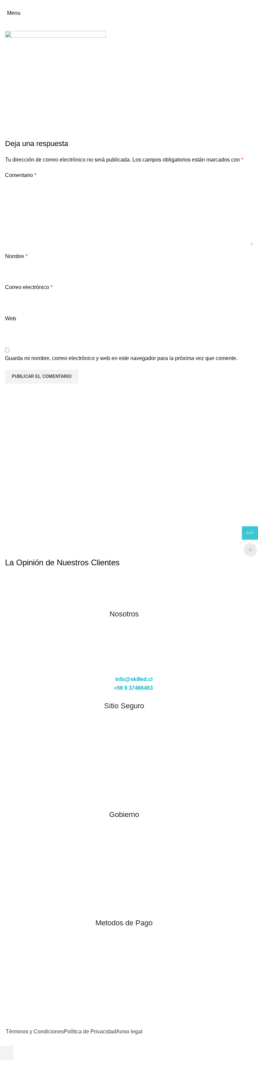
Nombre (16, 256)
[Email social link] (110, 4)
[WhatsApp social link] (140, 4)
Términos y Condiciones (35, 1031)
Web (10, 318)
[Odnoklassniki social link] (133, 4)
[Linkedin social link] (125, 4)
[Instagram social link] (124, 663)
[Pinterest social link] (117, 4)
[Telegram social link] (156, 4)
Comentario (20, 175)
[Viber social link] (164, 4)
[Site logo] (129, 13)
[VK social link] (148, 4)
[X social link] (102, 4)
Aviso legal (129, 1031)
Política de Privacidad (90, 1031)
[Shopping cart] (253, 13)
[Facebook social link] (94, 4)
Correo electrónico (28, 287)
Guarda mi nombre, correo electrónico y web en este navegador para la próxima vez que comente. (121, 358)
